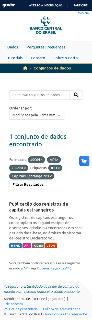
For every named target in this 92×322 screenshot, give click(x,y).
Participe (81, 5)
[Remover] (41, 160)
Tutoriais (15, 58)
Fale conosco (13, 304)
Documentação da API (53, 268)
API (26, 245)
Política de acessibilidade (61, 309)
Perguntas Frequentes (45, 47)
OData (38, 245)
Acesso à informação (45, 5)
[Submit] (76, 94)
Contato (38, 58)
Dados (12, 47)
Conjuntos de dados (52, 68)
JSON (51, 245)
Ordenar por (20, 108)
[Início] (25, 68)
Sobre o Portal (66, 58)
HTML (15, 245)
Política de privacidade (21, 309)
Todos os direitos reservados (65, 314)
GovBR (8, 5)
